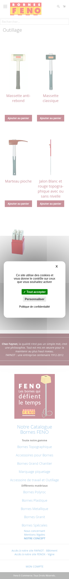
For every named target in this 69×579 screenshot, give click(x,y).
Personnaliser (34, 299)
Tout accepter (36, 291)
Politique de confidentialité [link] (34, 306)
